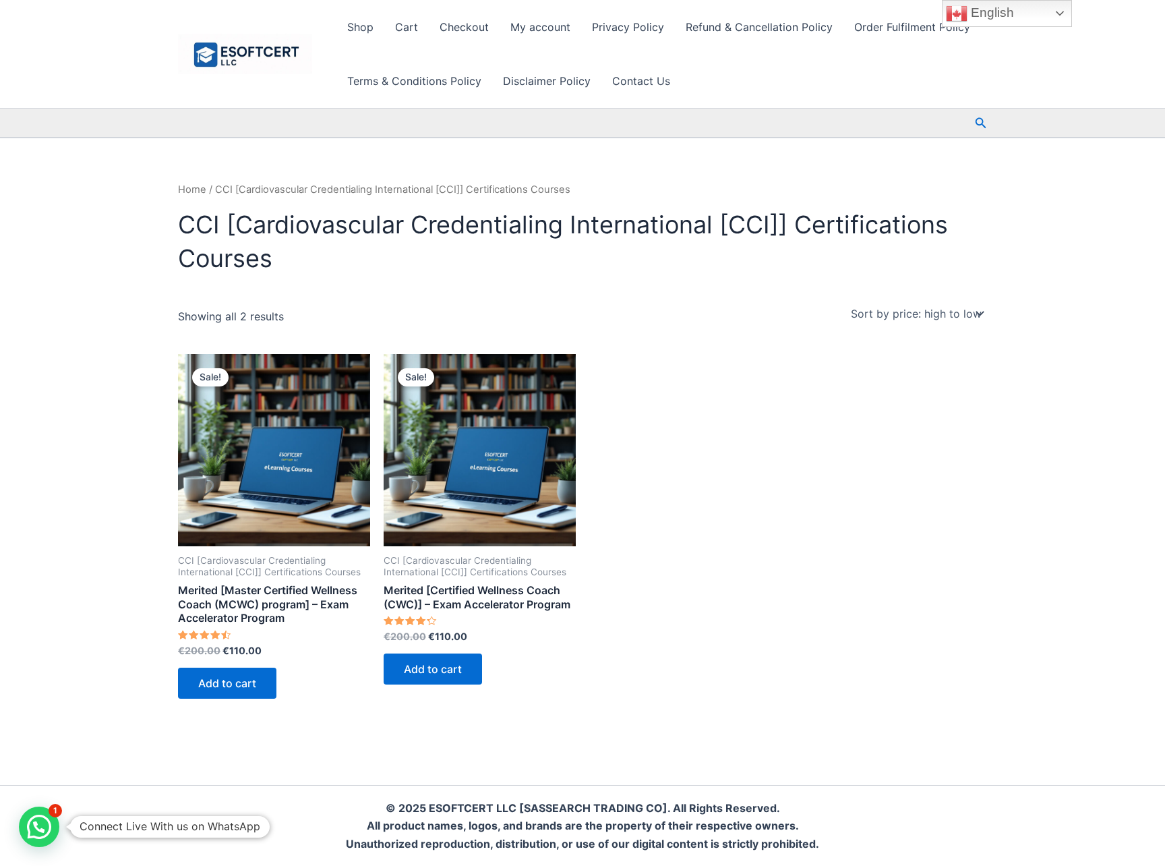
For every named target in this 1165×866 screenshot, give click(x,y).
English (990, 12)
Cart (406, 27)
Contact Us (641, 81)
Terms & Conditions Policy (414, 81)
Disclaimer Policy (547, 81)
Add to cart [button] (227, 683)
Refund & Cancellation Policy (759, 27)
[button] (981, 123)
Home (192, 189)
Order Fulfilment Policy (912, 27)
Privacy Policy (628, 27)
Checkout (464, 27)
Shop (360, 27)
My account (540, 27)
